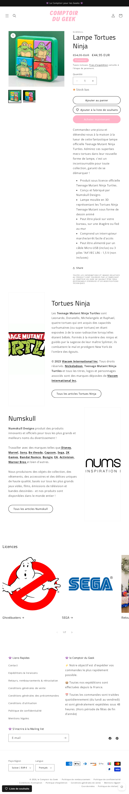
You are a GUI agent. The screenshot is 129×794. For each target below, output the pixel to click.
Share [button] (79, 267)
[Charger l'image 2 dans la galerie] (29, 96)
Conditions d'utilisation (22, 703)
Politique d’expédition (57, 782)
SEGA (65, 617)
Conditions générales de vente (27, 688)
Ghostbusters (12, 617)
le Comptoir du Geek (48, 779)
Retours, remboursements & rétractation (33, 680)
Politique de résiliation (109, 786)
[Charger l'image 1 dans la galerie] (14, 96)
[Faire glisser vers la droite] (72, 632)
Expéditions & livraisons (23, 672)
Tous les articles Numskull (30, 509)
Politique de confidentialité (25, 710)
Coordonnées (88, 786)
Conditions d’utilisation (30, 782)
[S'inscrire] (65, 738)
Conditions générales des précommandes (33, 695)
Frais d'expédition (98, 65)
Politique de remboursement (76, 779)
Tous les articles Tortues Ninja (76, 393)
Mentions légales (18, 718)
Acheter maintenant (97, 119)
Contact (13, 665)
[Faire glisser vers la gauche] (57, 632)
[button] (7, 15)
